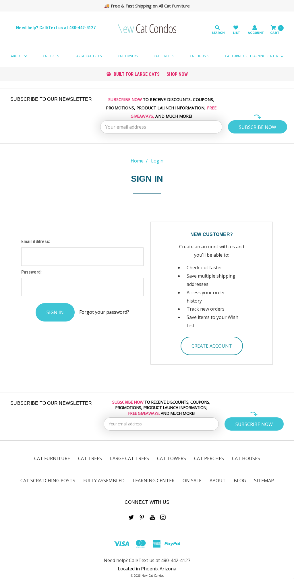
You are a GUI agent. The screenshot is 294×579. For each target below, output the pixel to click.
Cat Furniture (52, 458)
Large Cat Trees (88, 56)
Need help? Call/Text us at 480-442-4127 (56, 27)
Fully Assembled (104, 480)
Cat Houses (199, 56)
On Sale (192, 480)
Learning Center (154, 480)
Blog (240, 480)
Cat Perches (164, 56)
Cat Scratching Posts (47, 480)
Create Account (212, 346)
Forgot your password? (104, 312)
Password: (31, 272)
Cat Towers (128, 56)
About (17, 56)
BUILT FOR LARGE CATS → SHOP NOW (150, 74)
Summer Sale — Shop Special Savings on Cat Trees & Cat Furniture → (150, 5)
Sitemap (264, 480)
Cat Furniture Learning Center (252, 56)
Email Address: (35, 241)
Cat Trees (51, 56)
